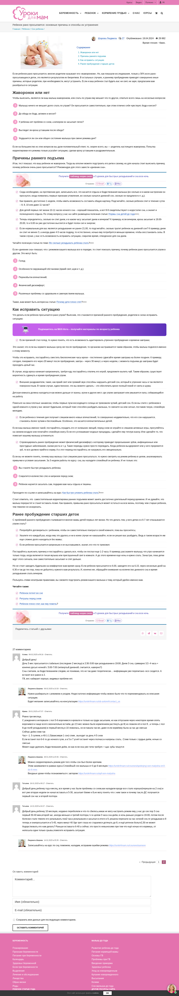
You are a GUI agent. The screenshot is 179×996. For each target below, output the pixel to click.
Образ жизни (19, 982)
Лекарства (18, 978)
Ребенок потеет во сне (31, 593)
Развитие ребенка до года (105, 948)
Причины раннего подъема (93, 56)
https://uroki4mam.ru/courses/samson (127, 845)
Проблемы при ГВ (101, 959)
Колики (95, 982)
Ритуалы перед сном (30, 598)
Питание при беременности (27, 955)
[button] (162, 13)
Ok (107, 993)
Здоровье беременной (24, 963)
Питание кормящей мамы (105, 952)
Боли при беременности (25, 967)
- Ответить (47, 655)
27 (123, 38)
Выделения (18, 971)
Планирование (20, 948)
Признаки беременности (25, 952)
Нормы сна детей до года (122, 214)
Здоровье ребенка (101, 967)
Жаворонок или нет (89, 52)
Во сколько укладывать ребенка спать (69, 243)
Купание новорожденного (105, 974)
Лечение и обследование (26, 974)
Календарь (18, 959)
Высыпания (98, 978)
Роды (15, 986)
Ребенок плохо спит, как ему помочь (38, 604)
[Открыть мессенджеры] (171, 988)
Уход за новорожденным (104, 971)
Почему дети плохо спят (69, 302)
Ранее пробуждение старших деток (97, 64)
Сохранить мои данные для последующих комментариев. (46, 920)
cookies (95, 993)
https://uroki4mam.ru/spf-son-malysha (96, 773)
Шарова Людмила (107, 38)
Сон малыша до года (102, 986)
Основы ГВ (97, 955)
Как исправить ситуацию (92, 60)
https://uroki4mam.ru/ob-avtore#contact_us (99, 701)
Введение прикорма (102, 963)
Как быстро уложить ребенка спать (80, 493)
